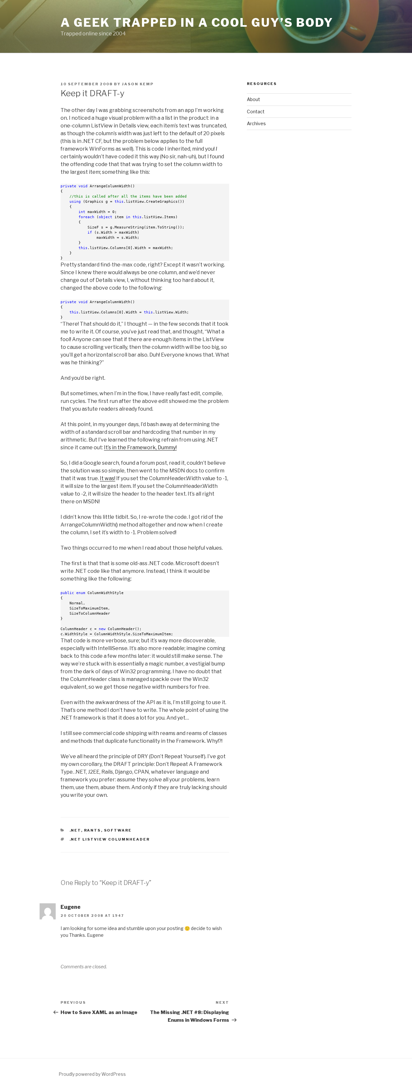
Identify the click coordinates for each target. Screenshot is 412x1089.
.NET (75, 830)
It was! (107, 478)
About (253, 99)
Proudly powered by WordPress (92, 1074)
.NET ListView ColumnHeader (110, 839)
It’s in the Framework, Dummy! (140, 447)
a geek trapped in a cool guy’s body (197, 22)
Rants (92, 830)
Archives (256, 123)
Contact (256, 111)
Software (118, 830)
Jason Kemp (138, 84)
